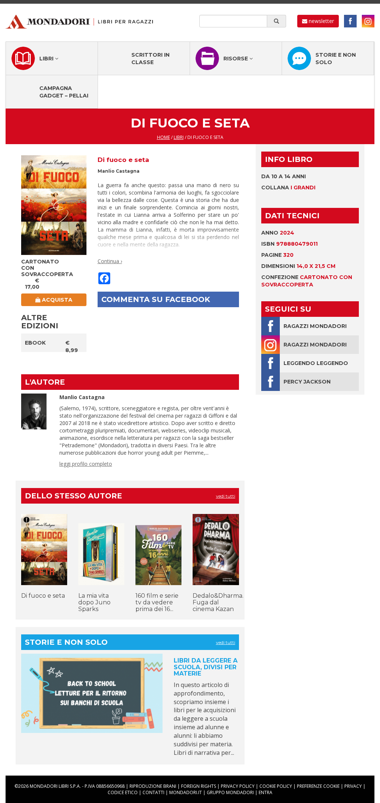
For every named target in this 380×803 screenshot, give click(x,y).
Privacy (353, 786)
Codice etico (123, 792)
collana (288, 187)
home (163, 137)
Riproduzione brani (153, 786)
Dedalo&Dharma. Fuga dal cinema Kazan (218, 602)
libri (179, 137)
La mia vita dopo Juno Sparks (94, 602)
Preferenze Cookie (318, 786)
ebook (35, 342)
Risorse (236, 58)
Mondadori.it (185, 792)
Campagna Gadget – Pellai (63, 92)
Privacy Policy (238, 786)
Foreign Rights (198, 786)
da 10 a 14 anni (283, 176)
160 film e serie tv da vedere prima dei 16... (156, 602)
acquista (56, 299)
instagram (368, 21)
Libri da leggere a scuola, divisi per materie (206, 667)
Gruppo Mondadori (230, 792)
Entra (265, 792)
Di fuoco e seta (43, 595)
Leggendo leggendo (316, 363)
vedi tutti (225, 496)
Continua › (110, 261)
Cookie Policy (275, 786)
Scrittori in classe (150, 59)
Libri (47, 58)
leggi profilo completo (85, 463)
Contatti (153, 792)
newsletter (320, 20)
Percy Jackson (307, 381)
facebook (350, 21)
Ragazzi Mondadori (315, 326)
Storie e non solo (335, 59)
